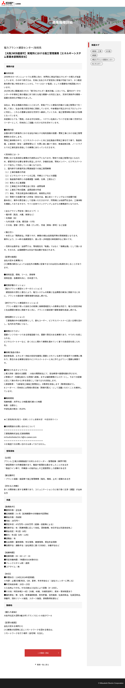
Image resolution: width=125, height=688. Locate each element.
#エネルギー (96, 63)
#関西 (94, 55)
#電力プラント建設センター (102, 59)
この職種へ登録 (43, 653)
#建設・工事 (96, 51)
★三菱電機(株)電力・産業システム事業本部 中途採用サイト (31, 419)
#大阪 (108, 51)
